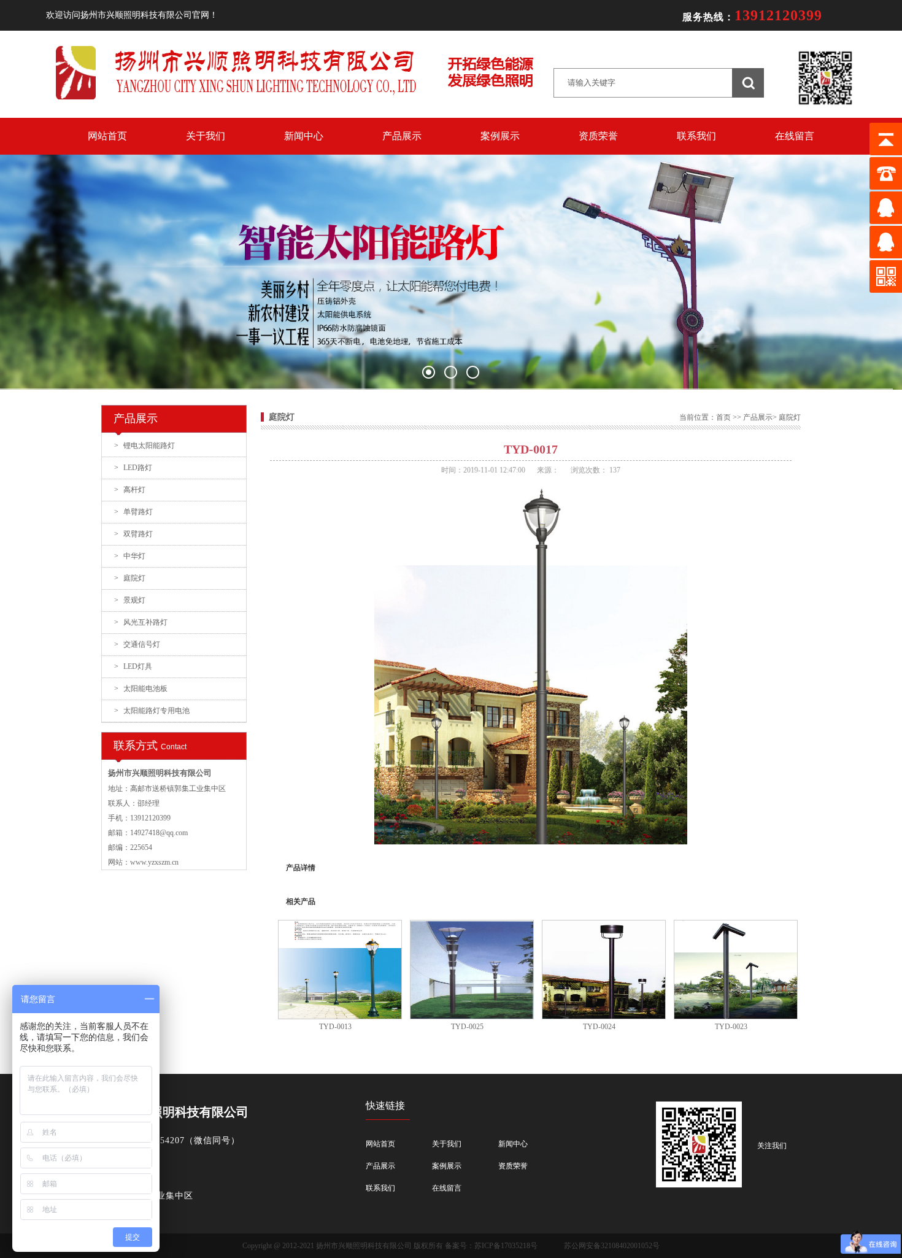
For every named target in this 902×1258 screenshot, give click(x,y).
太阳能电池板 (141, 688)
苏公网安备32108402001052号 (612, 1245)
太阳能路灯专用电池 (152, 710)
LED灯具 (133, 666)
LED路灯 (133, 467)
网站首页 (107, 136)
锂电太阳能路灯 (144, 445)
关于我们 (205, 136)
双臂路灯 (133, 534)
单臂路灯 (133, 511)
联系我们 (696, 136)
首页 (723, 417)
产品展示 (402, 136)
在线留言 (794, 136)
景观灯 (129, 600)
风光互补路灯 (141, 622)
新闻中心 (303, 136)
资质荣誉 (598, 136)
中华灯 (129, 556)
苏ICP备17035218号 (506, 1245)
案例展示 (500, 136)
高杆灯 (129, 489)
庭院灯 (129, 578)
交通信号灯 (137, 644)
